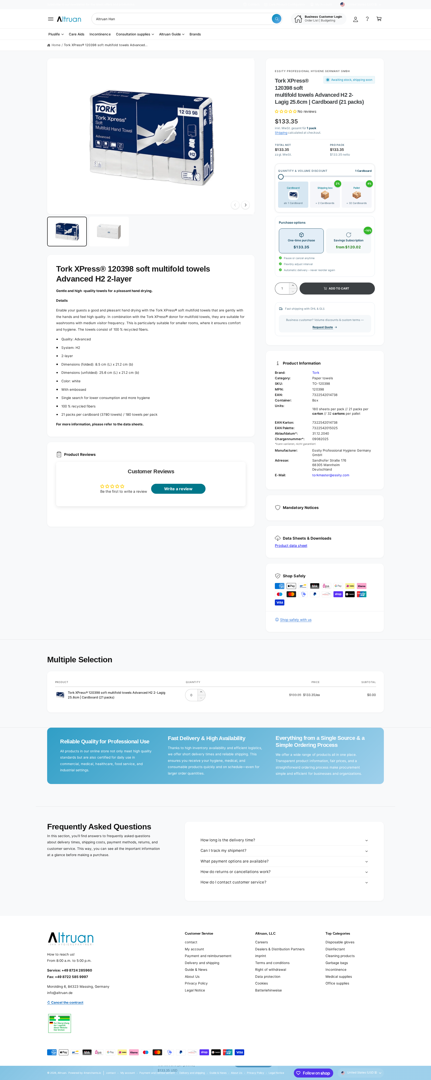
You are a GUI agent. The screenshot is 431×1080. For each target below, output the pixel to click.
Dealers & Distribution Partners (280, 949)
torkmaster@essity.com (330, 475)
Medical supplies (338, 977)
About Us (192, 977)
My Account (323, 4)
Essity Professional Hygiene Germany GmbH (312, 71)
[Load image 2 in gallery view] (109, 232)
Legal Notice (195, 990)
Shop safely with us (295, 620)
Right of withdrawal (270, 970)
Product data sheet (291, 545)
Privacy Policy (196, 983)
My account (194, 949)
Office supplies (337, 983)
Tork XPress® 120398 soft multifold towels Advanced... (105, 45)
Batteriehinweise (268, 990)
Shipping (281, 132)
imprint (260, 956)
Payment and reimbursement (208, 956)
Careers (261, 942)
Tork (315, 373)
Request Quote (323, 327)
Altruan (62, 1072)
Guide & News (196, 970)
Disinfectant (335, 949)
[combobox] (187, 19)
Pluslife (54, 34)
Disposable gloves (339, 942)
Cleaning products (340, 956)
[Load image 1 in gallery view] (67, 232)
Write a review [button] (178, 488)
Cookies (261, 983)
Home (56, 45)
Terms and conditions (272, 963)
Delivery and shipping (202, 963)
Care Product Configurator (287, 4)
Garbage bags (336, 963)
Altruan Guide (170, 34)
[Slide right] (245, 205)
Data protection (267, 977)
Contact (253, 4)
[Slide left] (235, 205)
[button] (51, 19)
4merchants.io (92, 1072)
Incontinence (335, 970)
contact (191, 942)
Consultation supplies (133, 34)
